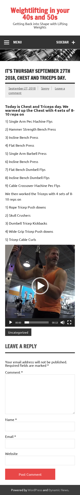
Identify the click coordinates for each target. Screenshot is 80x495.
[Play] (11, 322)
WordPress (35, 490)
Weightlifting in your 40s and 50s (40, 13)
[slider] (37, 322)
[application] (40, 286)
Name (11, 419)
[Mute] (62, 322)
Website (11, 453)
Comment (14, 372)
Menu (17, 42)
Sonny (45, 88)
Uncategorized (18, 332)
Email (10, 436)
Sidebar (62, 42)
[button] (40, 285)
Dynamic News (58, 490)
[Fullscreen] (69, 322)
